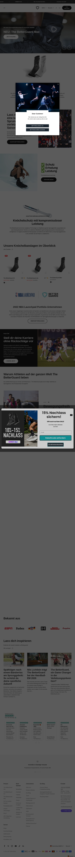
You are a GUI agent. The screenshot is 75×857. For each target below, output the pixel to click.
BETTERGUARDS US (37, 126)
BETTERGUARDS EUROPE (37, 130)
